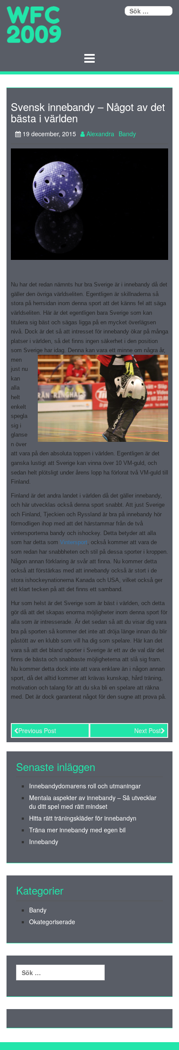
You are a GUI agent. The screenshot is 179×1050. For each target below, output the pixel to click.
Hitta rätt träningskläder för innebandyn (82, 818)
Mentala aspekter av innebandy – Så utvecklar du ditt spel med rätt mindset (92, 802)
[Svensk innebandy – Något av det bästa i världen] (89, 203)
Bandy (127, 133)
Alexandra (99, 133)
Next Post (147, 730)
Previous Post (37, 730)
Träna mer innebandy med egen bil (77, 829)
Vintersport (73, 542)
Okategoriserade (52, 921)
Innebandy (43, 841)
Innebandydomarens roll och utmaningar (85, 785)
